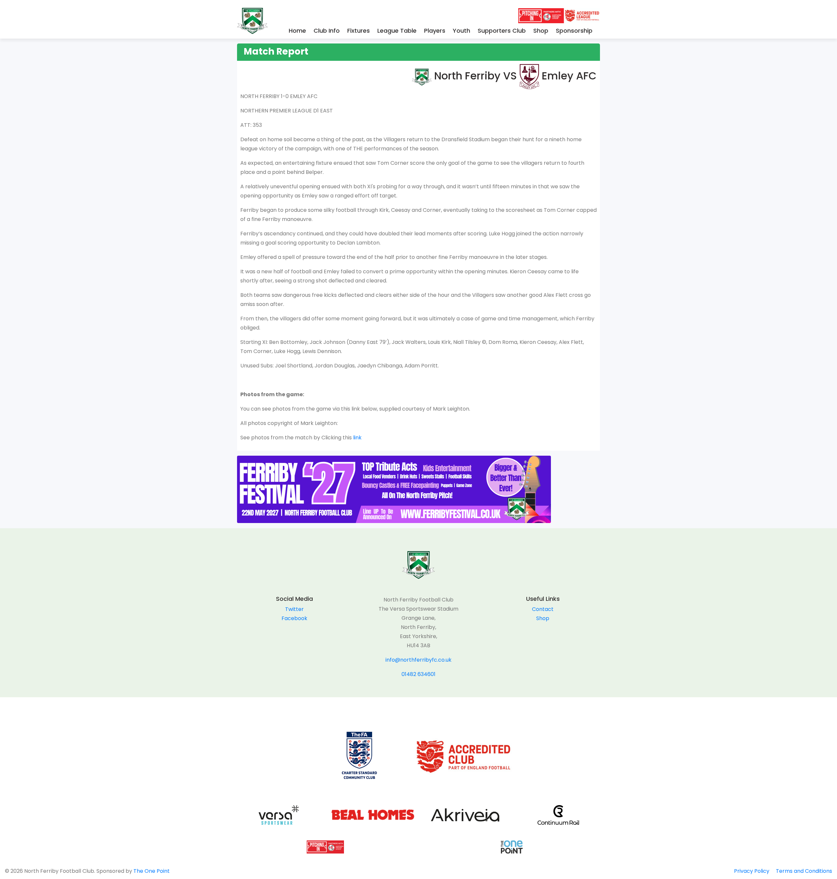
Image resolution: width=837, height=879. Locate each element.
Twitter (294, 609)
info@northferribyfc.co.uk (418, 660)
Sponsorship (574, 30)
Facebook (294, 618)
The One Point (151, 871)
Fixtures (358, 30)
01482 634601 (418, 674)
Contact (543, 609)
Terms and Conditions (804, 871)
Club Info (327, 30)
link (357, 437)
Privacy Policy (751, 871)
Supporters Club (502, 30)
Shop (540, 30)
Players (434, 30)
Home (297, 30)
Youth (461, 30)
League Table (397, 30)
